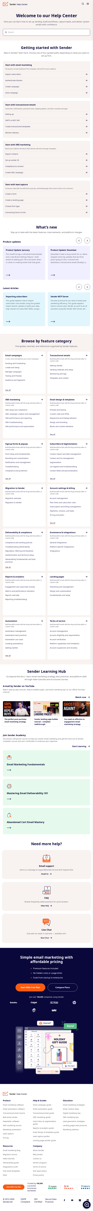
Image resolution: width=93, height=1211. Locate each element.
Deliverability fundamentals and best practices (20, 560)
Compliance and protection (16, 471)
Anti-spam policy (39, 1171)
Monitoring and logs (58, 374)
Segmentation (55, 462)
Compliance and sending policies (18, 542)
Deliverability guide (11, 1163)
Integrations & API (10, 1167)
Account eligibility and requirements (65, 635)
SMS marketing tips (71, 1117)
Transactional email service (14, 1113)
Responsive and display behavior (63, 418)
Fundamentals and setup (60, 595)
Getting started (56, 365)
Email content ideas (71, 1109)
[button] (86, 1204)
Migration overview (13, 498)
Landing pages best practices (75, 1125)
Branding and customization (16, 458)
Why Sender (38, 1154)
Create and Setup (12, 367)
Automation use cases (14, 639)
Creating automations (14, 643)
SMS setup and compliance (16, 410)
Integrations (55, 551)
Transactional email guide (43, 1113)
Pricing (6, 1138)
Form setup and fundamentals (17, 454)
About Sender (38, 1150)
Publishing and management (62, 587)
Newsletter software (11, 1121)
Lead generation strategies (74, 1121)
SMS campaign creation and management (22, 414)
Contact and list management (62, 458)
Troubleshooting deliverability (17, 547)
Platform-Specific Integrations (62, 547)
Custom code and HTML (59, 414)
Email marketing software (13, 1105)
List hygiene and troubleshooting (63, 466)
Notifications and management (18, 462)
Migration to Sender (13, 502)
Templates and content (59, 378)
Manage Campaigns (13, 372)
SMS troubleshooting (13, 422)
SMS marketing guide (41, 1117)
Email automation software (14, 1109)
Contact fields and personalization (64, 471)
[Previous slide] (79, 240)
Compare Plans (62, 987)
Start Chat (45, 938)
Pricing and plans (57, 515)
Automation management (15, 631)
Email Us (44, 874)
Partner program (40, 1163)
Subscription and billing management (65, 506)
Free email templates (11, 1171)
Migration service (10, 1154)
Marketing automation (12, 1129)
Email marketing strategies (74, 1105)
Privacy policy (38, 1175)
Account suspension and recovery (63, 648)
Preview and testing (58, 410)
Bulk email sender (10, 1117)
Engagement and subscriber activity (20, 587)
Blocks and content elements (61, 426)
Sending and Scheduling (15, 363)
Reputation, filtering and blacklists (19, 551)
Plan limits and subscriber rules (63, 502)
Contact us (37, 1158)
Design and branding (58, 422)
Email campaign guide (42, 1105)
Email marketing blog (11, 1150)
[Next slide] (87, 240)
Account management (59, 498)
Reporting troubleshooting (16, 599)
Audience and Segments (15, 380)
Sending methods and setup (61, 370)
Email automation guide (42, 1109)
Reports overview (12, 595)
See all (8, 390)
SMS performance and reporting (18, 418)
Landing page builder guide (44, 1140)
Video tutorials (9, 1158)
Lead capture (8, 1133)
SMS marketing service (12, 1125)
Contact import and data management (65, 454)
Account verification (58, 639)
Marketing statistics (71, 1129)
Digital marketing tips (72, 1113)
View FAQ (45, 906)
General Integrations (58, 542)
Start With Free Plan (30, 987)
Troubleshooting (12, 466)
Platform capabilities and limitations (64, 643)
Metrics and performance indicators (20, 591)
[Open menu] (87, 3)
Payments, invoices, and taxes (62, 511)
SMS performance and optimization (19, 426)
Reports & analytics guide (43, 1128)
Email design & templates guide (46, 1132)
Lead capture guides (41, 1136)
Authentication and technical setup (19, 555)
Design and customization (60, 591)
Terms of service (39, 1167)
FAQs (5, 1175)
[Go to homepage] (46, 1094)
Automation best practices (16, 635)
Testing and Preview (13, 376)
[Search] (83, 4)
